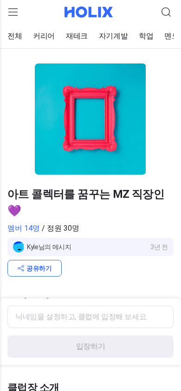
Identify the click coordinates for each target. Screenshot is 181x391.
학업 (146, 36)
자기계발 (113, 36)
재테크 (77, 36)
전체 (14, 36)
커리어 (44, 36)
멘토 (171, 36)
